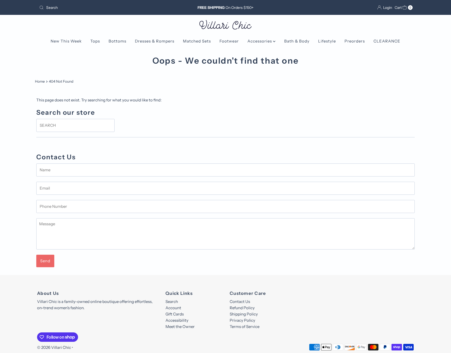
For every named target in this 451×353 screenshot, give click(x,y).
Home (40, 81)
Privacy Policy (242, 320)
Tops (95, 41)
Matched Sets (197, 41)
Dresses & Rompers (154, 41)
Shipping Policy (244, 314)
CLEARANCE (386, 41)
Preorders (355, 41)
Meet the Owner (180, 326)
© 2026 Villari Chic (54, 347)
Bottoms (117, 41)
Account (173, 307)
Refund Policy (242, 307)
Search (171, 301)
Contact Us (240, 301)
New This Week (66, 41)
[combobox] (98, 7)
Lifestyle (327, 41)
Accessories (260, 41)
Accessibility (176, 320)
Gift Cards (174, 314)
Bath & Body (297, 41)
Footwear (229, 41)
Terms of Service (244, 326)
